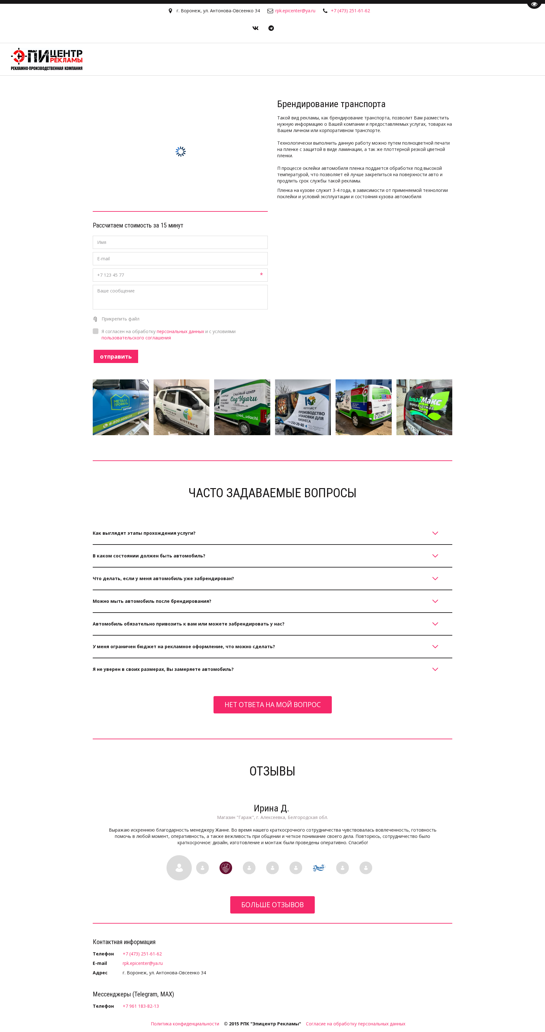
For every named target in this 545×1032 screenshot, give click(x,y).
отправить (116, 356)
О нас (390, 59)
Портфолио (356, 59)
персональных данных (180, 331)
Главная (320, 59)
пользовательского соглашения (136, 338)
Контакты (494, 59)
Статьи (456, 59)
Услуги (422, 59)
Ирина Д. (272, 808)
